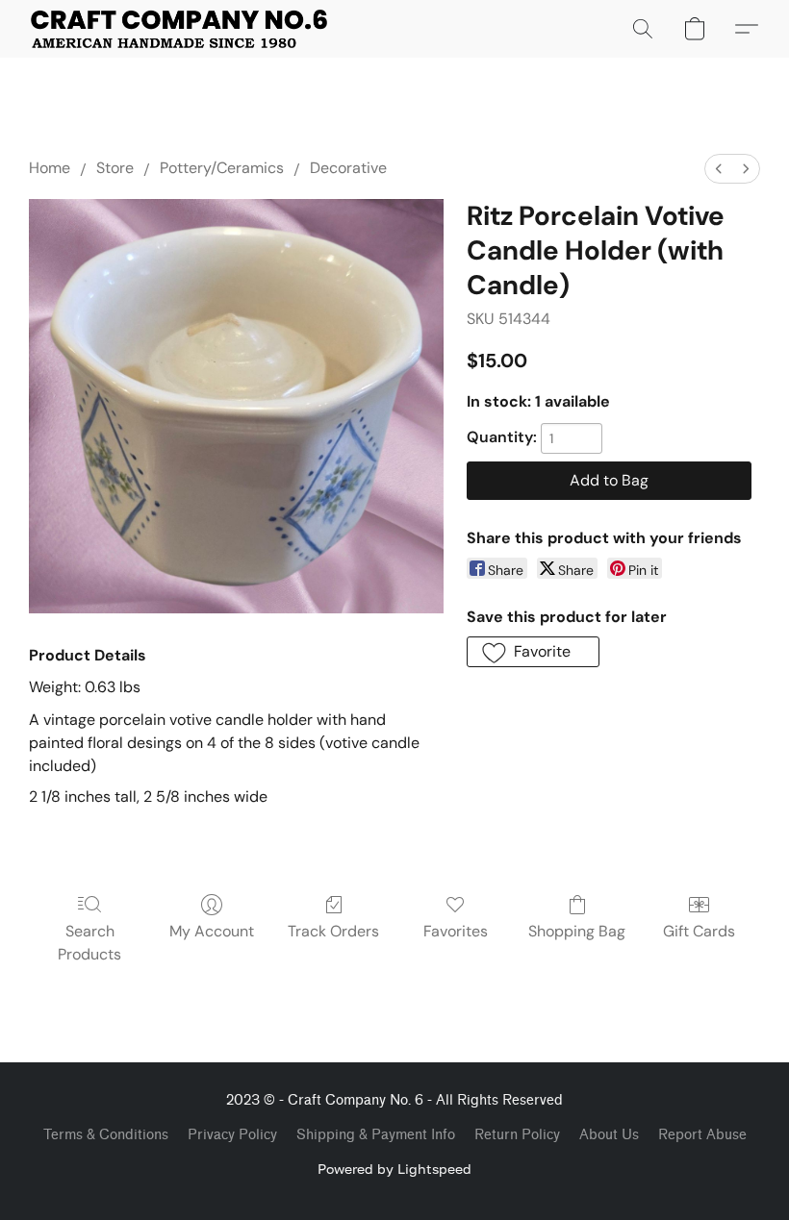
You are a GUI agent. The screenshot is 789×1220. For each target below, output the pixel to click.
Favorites (455, 931)
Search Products (89, 942)
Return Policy (517, 1135)
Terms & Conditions (105, 1135)
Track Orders (333, 931)
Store (115, 168)
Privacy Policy (232, 1135)
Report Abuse (702, 1135)
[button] (179, 29)
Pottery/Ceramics (222, 168)
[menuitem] (718, 169)
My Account (211, 931)
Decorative (348, 168)
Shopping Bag (576, 931)
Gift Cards (699, 931)
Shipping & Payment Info (375, 1135)
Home (49, 168)
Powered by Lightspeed (394, 1168)
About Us (609, 1135)
